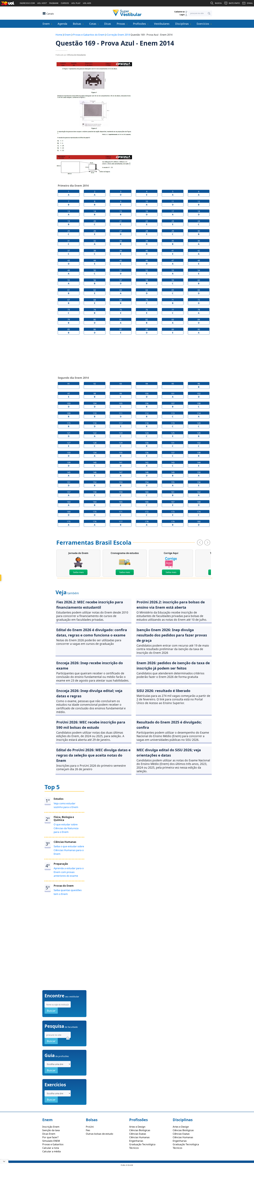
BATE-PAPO (234, 3)
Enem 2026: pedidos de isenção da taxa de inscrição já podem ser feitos (173, 665)
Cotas (92, 23)
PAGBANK (54, 3)
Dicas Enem (48, 1133)
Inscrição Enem (50, 1126)
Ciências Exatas (137, 1133)
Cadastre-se (179, 11)
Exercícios (203, 23)
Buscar (51, 1010)
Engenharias (136, 1140)
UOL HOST (42, 3)
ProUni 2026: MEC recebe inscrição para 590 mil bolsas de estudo (90, 725)
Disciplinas (182, 23)
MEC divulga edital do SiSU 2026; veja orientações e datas (169, 752)
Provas (121, 23)
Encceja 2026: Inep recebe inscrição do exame (89, 665)
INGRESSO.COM (27, 3)
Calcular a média (51, 1151)
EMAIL (250, 3)
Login (182, 15)
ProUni (90, 1126)
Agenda (62, 23)
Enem (46, 23)
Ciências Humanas (139, 1137)
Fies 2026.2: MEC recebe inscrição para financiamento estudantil (89, 605)
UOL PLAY (76, 3)
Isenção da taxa (51, 1130)
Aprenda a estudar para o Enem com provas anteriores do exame (69, 872)
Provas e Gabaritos (52, 1144)
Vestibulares (161, 23)
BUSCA (218, 3)
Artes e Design (137, 1126)
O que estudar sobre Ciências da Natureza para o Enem (66, 828)
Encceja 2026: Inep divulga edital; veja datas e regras (89, 693)
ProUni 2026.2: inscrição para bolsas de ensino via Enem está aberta (171, 605)
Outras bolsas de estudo (99, 1133)
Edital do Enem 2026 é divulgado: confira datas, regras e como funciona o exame (91, 632)
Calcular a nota (50, 1148)
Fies (88, 1130)
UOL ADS (87, 3)
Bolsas (77, 23)
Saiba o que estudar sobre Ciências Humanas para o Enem (69, 850)
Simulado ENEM (51, 1140)
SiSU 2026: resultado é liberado (163, 690)
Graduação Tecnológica (142, 1144)
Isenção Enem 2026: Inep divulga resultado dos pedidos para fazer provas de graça (172, 635)
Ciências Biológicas (139, 1130)
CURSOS (65, 3)
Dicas (107, 23)
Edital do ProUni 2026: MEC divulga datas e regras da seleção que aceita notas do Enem (93, 755)
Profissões (139, 23)
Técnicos (134, 1148)
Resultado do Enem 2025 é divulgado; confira (169, 725)
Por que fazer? (50, 1137)
